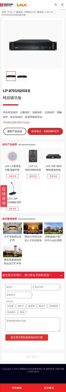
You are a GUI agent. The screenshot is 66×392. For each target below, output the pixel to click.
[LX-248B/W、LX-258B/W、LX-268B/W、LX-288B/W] (32, 156)
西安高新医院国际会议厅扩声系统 (12, 263)
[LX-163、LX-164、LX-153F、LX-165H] (12, 156)
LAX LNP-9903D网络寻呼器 (12, 202)
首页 (4, 12)
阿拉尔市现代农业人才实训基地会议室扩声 (33, 240)
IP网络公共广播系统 (34, 12)
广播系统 (18, 12)
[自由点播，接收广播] (53, 156)
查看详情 (12, 176)
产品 (10, 12)
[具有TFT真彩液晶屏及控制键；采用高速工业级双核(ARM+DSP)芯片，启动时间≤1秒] (12, 188)
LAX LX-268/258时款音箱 (33, 170)
